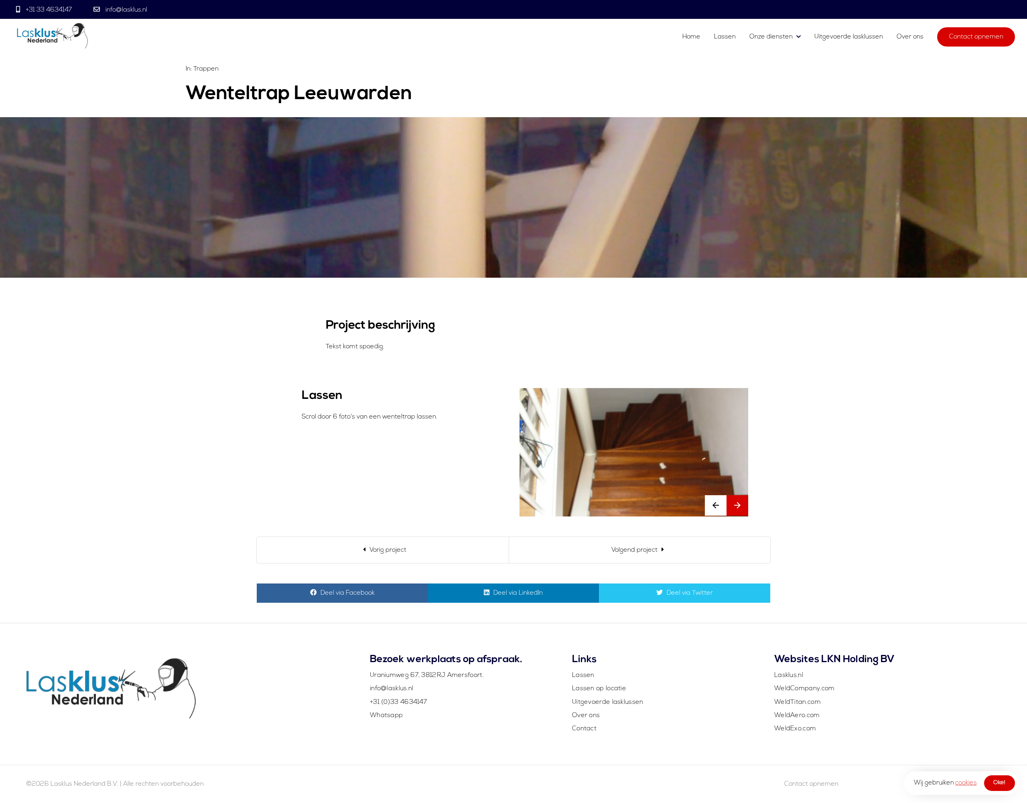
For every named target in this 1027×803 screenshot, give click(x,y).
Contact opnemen (976, 37)
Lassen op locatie (599, 688)
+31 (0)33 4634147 (398, 702)
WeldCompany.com (804, 688)
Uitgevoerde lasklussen (848, 37)
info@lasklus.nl (125, 10)
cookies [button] (966, 783)
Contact (584, 729)
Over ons (910, 37)
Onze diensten (771, 37)
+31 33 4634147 (48, 10)
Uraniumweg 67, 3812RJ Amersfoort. (427, 675)
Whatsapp (386, 715)
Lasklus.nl (788, 675)
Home (691, 37)
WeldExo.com (795, 729)
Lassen (725, 37)
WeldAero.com (797, 715)
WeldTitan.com (797, 702)
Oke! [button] (999, 783)
